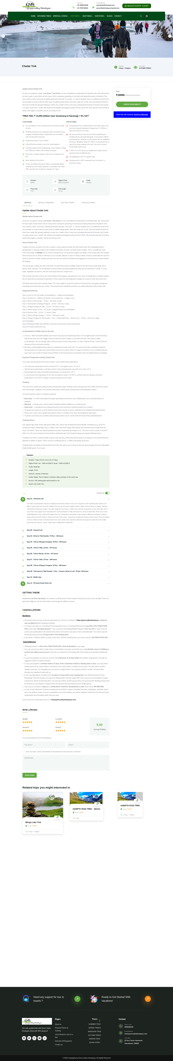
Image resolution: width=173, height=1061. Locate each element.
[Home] (36, 6)
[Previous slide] (3, 36)
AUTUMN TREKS (145, 68)
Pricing (58, 727)
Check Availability (132, 104)
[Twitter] (29, 1038)
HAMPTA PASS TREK (86, 805)
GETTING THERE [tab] (67, 203)
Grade (88, 180)
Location (58, 719)
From (33, 812)
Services (25, 727)
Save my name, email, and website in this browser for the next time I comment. (53, 752)
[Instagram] (34, 1038)
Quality (25, 719)
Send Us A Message (141, 114)
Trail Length (62, 189)
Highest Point (62, 180)
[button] (151, 814)
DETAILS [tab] (28, 203)
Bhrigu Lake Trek (130, 809)
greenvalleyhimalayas (90, 620)
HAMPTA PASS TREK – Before (43, 809)
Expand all (100, 493)
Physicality (34, 189)
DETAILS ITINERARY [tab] (46, 203)
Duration (33, 180)
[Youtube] (39, 1038)
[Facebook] (24, 1038)
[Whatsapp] (45, 1038)
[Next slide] (169, 36)
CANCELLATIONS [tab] (88, 203)
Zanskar (39, 253)
